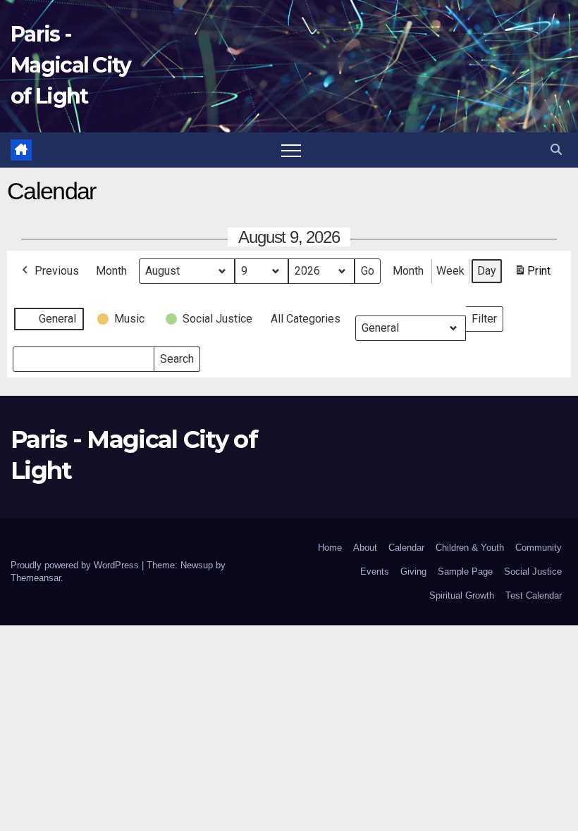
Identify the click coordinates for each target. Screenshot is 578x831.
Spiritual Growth (461, 595)
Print (532, 275)
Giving (413, 571)
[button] (556, 150)
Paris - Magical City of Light (71, 65)
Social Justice (533, 571)
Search (176, 355)
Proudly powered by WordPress (76, 565)
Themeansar (36, 578)
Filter (487, 315)
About (365, 547)
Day (486, 270)
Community (538, 547)
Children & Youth (470, 547)
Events (374, 571)
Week (450, 270)
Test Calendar (533, 595)
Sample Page (465, 571)
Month (111, 270)
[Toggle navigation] (291, 150)
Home (330, 547)
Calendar (406, 547)
